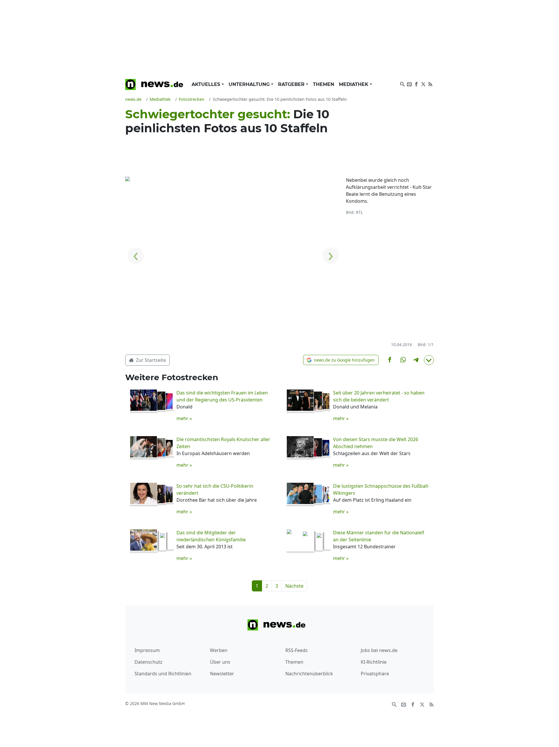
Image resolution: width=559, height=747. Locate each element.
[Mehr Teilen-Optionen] (429, 360)
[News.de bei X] (423, 83)
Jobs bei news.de (379, 650)
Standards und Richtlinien (163, 673)
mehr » (184, 418)
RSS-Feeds (296, 650)
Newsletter (222, 673)
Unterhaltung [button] (250, 84)
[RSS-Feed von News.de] (430, 83)
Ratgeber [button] (292, 84)
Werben (218, 650)
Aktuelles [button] (207, 84)
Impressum (147, 650)
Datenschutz (148, 662)
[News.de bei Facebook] (416, 83)
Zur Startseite (150, 360)
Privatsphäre (375, 673)
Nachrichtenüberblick (309, 673)
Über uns (220, 662)
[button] (340, 360)
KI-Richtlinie (374, 662)
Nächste (294, 586)
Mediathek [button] (354, 84)
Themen (323, 84)
